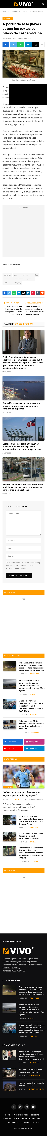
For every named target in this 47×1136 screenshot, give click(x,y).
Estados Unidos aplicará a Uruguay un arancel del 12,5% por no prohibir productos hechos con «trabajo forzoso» (22, 447)
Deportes (8, 787)
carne (16, 275)
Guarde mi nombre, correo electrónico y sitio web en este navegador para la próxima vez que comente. (23, 565)
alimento (7, 275)
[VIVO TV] (23, 4)
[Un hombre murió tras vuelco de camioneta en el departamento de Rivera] (9, 836)
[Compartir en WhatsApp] (20, 44)
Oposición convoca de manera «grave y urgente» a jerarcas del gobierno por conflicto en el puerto (21, 406)
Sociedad (7, 283)
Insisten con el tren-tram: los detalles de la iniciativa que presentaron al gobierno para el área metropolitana (23, 487)
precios (30, 279)
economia (8, 279)
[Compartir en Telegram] (28, 44)
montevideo (19, 279)
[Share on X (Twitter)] (13, 44)
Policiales (13, 1122)
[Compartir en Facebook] (6, 44)
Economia (8, 18)
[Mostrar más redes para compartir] (42, 44)
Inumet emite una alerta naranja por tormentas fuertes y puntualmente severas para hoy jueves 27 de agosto (31, 686)
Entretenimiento (22, 1119)
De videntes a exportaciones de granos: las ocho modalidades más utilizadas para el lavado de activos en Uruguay (31, 853)
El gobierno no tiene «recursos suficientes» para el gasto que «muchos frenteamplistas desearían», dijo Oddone (31, 706)
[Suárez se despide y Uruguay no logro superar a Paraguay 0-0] (23, 776)
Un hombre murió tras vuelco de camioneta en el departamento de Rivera (31, 835)
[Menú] (4, 4)
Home (7, 1115)
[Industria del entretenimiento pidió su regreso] (9, 1086)
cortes (35, 275)
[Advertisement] (23, 232)
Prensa (35, 1122)
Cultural (36, 1119)
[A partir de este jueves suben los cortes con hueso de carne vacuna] (23, 64)
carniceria (25, 275)
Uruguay (18, 283)
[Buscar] (43, 4)
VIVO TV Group (26, 1128)
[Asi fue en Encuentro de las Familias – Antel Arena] (9, 1072)
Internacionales (20, 1115)
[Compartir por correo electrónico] (35, 44)
